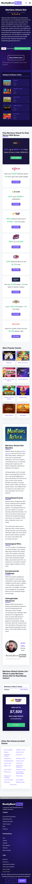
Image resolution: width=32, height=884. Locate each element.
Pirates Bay (19, 776)
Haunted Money (8, 761)
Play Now (16, 158)
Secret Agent (19, 780)
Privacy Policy (6, 869)
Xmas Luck (13, 784)
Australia (5, 843)
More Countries (7, 850)
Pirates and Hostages (7, 776)
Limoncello (19, 763)
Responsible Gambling (9, 864)
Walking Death (20, 782)
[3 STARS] (16, 14)
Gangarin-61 (7, 758)
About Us (5, 859)
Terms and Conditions (8, 866)
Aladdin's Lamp (20, 750)
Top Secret (7, 782)
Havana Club (20, 761)
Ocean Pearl (7, 769)
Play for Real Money (22, 48)
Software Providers (8, 821)
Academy (5, 829)
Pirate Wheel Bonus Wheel (20, 772)
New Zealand (6, 845)
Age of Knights (8, 750)
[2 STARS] (14, 14)
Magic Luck (7, 765)
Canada (5, 840)
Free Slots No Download (9, 816)
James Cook (7, 763)
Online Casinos (7, 824)
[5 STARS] (19, 14)
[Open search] (26, 3)
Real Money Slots (7, 819)
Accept (22, 880)
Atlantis (6, 752)
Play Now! (16, 725)
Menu (30, 3)
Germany (5, 847)
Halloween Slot (20, 758)
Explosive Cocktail (7, 755)
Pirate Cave (7, 772)
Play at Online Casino (16, 57)
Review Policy (6, 871)
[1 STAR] (12, 14)
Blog (4, 826)
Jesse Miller (23, 644)
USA (4, 838)
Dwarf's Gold (19, 752)
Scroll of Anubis (8, 780)
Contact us (5, 862)
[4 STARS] (18, 14)
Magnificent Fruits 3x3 (19, 766)
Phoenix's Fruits (20, 769)
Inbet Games (24, 689)
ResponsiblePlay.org (25, 797)
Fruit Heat (19, 754)
